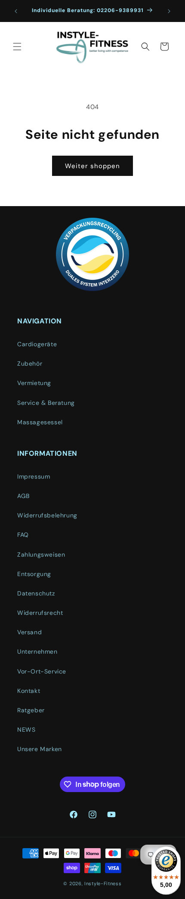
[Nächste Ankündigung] (169, 11)
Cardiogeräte (37, 344)
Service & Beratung (46, 403)
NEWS (26, 729)
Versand (29, 632)
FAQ (23, 535)
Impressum (33, 476)
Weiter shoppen (92, 166)
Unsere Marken (39, 749)
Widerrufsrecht (40, 613)
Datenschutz (36, 593)
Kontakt (28, 691)
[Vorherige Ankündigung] (15, 11)
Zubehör (29, 363)
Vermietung (34, 383)
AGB (23, 496)
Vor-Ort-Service (41, 671)
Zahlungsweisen (41, 554)
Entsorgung (34, 574)
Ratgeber (31, 710)
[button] (17, 46)
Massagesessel (40, 422)
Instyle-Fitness (103, 883)
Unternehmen (37, 651)
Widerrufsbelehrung (47, 515)
